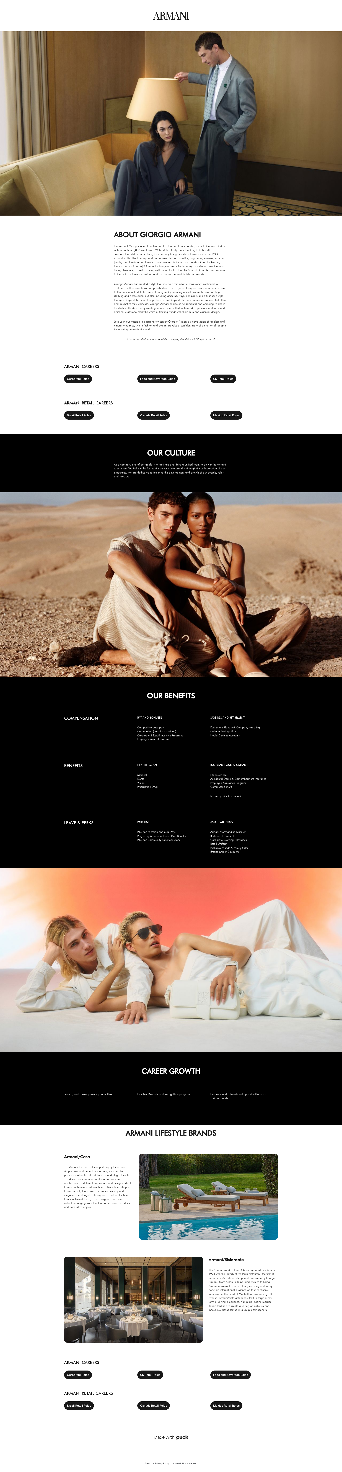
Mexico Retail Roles (226, 415)
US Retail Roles (223, 379)
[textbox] (171, 285)
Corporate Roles (78, 379)
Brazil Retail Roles (79, 415)
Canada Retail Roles (153, 415)
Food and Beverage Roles (157, 379)
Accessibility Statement (184, 1463)
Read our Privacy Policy (157, 1463)
